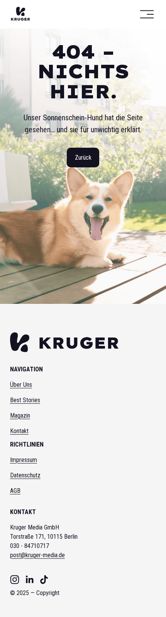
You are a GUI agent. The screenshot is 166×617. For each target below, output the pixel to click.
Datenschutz (25, 475)
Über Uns (21, 384)
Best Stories (25, 400)
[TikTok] (44, 579)
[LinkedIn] (29, 579)
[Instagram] (14, 579)
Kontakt (19, 431)
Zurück (83, 157)
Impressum (23, 460)
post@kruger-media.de (37, 555)
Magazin (20, 415)
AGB (15, 490)
